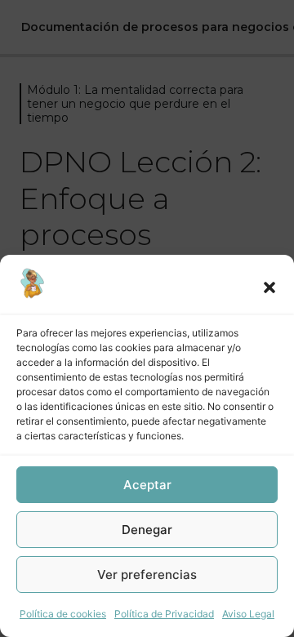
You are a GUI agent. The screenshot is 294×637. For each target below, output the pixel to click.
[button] (269, 287)
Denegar (147, 529)
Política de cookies (63, 614)
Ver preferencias (147, 574)
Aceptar (147, 484)
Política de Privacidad (164, 614)
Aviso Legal (248, 614)
